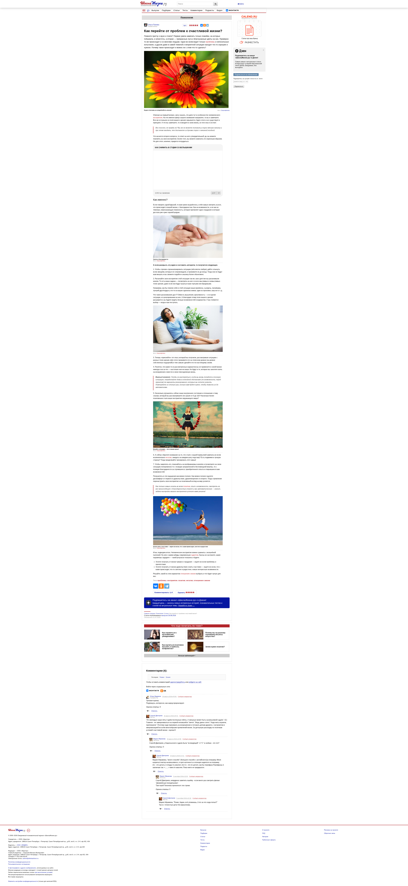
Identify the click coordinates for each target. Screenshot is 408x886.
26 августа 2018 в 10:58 (174, 739)
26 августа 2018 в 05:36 (169, 696)
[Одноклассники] (204, 25)
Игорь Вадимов (155, 696)
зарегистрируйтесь (177, 682)
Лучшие (168, 677)
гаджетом (194, 555)
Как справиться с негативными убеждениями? (169, 634)
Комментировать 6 (163, 592)
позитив (186, 486)
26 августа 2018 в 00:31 (171, 716)
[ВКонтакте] (201, 25)
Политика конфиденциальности (19, 862)
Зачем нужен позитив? (215, 647)
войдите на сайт (195, 682)
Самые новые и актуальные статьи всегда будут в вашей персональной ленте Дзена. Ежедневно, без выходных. (248, 64)
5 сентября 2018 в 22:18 (183, 798)
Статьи (176, 10)
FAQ (263, 833)
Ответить (154, 711)
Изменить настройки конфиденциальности (23, 881)
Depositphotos (225, 110)
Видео (219, 10)
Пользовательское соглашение (19, 864)
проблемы (210, 42)
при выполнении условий (43, 872)
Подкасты (209, 10)
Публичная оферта (269, 840)
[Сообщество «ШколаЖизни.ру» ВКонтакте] (232, 10)
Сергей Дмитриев (156, 715)
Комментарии (196, 10)
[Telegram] (207, 25)
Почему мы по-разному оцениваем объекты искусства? (215, 634)
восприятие (172, 580)
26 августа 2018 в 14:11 (177, 756)
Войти (241, 4)
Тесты (185, 10)
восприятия (157, 117)
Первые (162, 677)
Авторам (265, 836)
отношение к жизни (202, 580)
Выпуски (155, 10)
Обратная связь (329, 833)
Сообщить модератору (185, 696)
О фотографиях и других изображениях (22, 868)
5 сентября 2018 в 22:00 (180, 776)
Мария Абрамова (159, 739)
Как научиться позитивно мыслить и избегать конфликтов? (173, 646)
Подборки (166, 10)
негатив (168, 457)
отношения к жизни (188, 574)
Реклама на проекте (331, 830)
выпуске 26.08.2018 (169, 615)
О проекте (265, 830)
